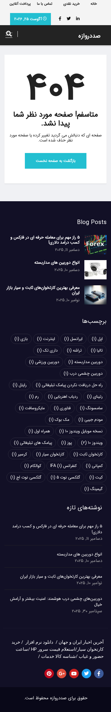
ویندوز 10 (92, 442)
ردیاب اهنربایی (63, 396)
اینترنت (46, 339)
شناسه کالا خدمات (58, 656)
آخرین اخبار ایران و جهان (81, 642)
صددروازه (89, 36)
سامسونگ (91, 408)
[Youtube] (74, 673)
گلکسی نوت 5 (65, 477)
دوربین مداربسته (85, 362)
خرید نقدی (71, 4)
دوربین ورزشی (44, 362)
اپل (97, 339)
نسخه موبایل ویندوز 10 (81, 431)
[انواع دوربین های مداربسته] (95, 269)
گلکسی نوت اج (25, 477)
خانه (94, 4)
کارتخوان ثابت (88, 454)
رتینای (95, 396)
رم (34, 396)
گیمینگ (93, 489)
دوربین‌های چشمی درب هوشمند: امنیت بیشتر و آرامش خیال (56, 602)
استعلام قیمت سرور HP (53, 649)
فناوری (62, 408)
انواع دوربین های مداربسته (57, 262)
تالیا (97, 350)
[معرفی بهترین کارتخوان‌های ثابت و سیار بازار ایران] (95, 295)
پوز (66, 442)
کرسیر (19, 454)
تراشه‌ (74, 350)
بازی (21, 339)
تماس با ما (44, 4)
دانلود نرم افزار (39, 642)
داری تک (47, 350)
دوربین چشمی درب (83, 373)
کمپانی (94, 466)
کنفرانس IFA (63, 466)
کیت (96, 477)
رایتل (20, 385)
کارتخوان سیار (50, 454)
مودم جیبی (90, 419)
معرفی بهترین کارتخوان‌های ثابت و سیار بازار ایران (43, 290)
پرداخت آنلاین (20, 4)
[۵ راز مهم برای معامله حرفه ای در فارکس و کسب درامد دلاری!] (95, 244)
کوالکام (32, 466)
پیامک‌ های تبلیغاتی (33, 442)
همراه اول (39, 431)
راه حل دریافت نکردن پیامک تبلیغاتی (69, 385)
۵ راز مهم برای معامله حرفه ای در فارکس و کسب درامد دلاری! (45, 240)
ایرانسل (73, 339)
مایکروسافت (32, 408)
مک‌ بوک (59, 419)
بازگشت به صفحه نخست (55, 161)
